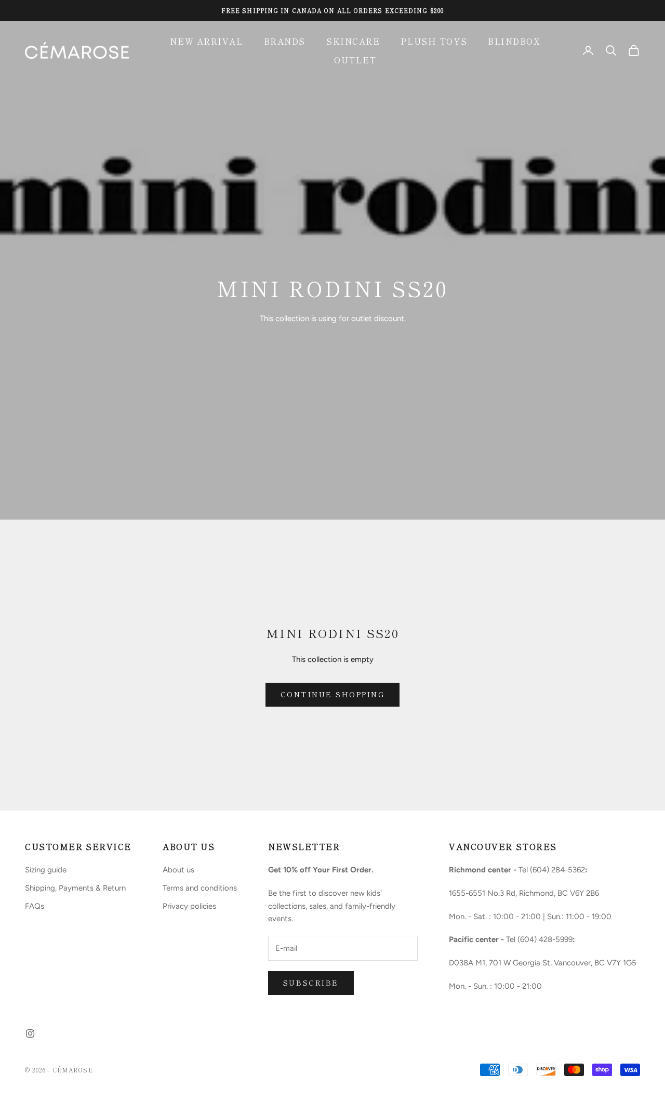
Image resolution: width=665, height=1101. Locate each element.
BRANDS (284, 41)
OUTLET (355, 59)
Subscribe (311, 982)
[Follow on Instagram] (30, 1033)
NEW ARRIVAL (206, 41)
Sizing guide (45, 869)
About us (178, 869)
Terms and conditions (200, 888)
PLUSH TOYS (434, 41)
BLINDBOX (514, 41)
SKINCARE (353, 41)
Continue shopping (333, 694)
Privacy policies (189, 906)
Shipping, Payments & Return (75, 888)
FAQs (34, 906)
